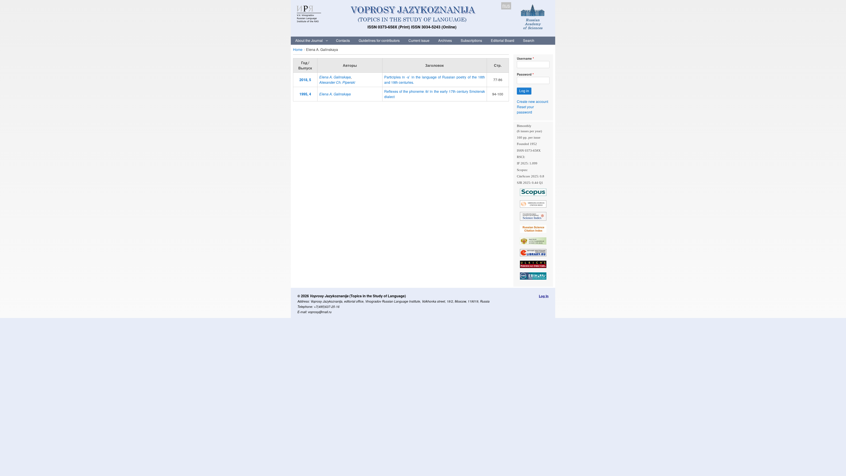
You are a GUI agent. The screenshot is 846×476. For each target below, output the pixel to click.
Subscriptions (471, 40)
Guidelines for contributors (379, 40)
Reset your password (525, 109)
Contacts (343, 40)
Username (524, 58)
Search (528, 40)
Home (297, 49)
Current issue (418, 40)
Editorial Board (502, 40)
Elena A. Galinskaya (335, 77)
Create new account (532, 101)
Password (524, 74)
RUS (506, 5)
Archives (445, 40)
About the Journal (309, 40)
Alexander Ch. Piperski (337, 82)
